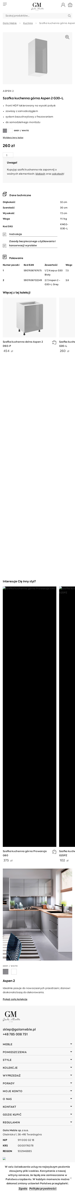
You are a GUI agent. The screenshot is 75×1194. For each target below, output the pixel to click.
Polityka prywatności (42, 1189)
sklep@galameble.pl (19, 1029)
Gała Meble (10, 23)
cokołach (58, 174)
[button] (54, 343)
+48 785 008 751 (15, 1034)
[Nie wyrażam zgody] (70, 1178)
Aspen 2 (8, 91)
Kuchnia (28, 23)
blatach (40, 174)
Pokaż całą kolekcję (15, 999)
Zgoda (23, 1189)
